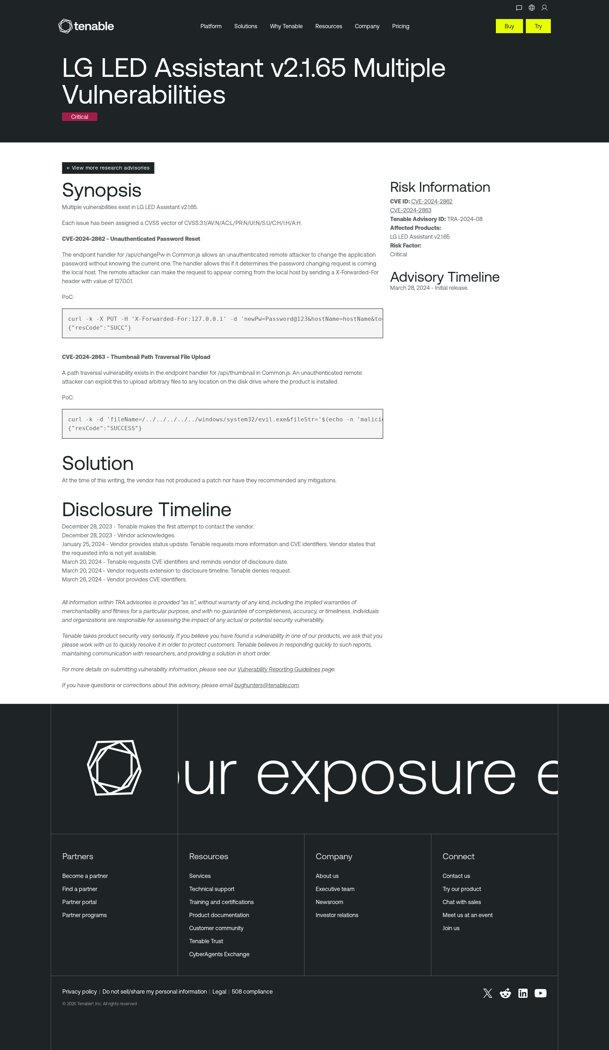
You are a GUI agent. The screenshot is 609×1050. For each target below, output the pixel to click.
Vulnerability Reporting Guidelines (279, 669)
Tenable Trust (206, 941)
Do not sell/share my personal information (155, 991)
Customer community (216, 928)
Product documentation (219, 915)
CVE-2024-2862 (432, 201)
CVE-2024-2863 (410, 210)
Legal (219, 991)
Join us (451, 928)
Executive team (335, 889)
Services (200, 876)
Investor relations (337, 915)
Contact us (456, 876)
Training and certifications (221, 902)
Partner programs (84, 915)
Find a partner (79, 889)
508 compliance (252, 991)
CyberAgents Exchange (219, 954)
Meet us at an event (468, 915)
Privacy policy (79, 991)
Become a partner (85, 876)
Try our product (462, 889)
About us (327, 876)
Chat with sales (462, 902)
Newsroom (329, 902)
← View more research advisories (108, 168)
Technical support (211, 889)
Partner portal (79, 902)
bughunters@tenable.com (266, 685)
